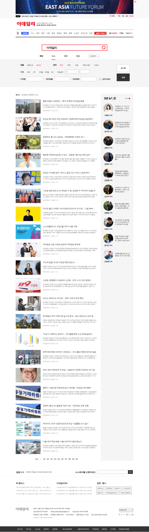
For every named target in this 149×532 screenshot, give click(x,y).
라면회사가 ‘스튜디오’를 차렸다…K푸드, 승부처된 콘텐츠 (122, 190)
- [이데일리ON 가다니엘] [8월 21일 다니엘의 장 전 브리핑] (74, 494)
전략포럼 (109, 488)
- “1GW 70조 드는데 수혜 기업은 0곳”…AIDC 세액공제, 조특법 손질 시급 (34, 490)
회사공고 (28, 529)
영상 (78, 56)
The (129, 33)
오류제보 (104, 529)
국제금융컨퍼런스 (111, 493)
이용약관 (54, 529)
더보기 (126, 98)
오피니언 (84, 33)
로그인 (131, 16)
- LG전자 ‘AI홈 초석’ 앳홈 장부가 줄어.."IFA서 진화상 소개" (33, 494)
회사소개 (20, 529)
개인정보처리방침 (124, 529)
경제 (37, 33)
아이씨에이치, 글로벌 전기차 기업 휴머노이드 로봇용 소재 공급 (122, 222)
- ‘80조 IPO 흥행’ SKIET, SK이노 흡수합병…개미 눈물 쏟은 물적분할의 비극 (34, 487)
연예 (70, 33)
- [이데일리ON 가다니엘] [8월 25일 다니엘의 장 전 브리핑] (74, 487)
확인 (130, 472)
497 (66, 459)
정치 (43, 33)
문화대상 (100, 488)
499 (73, 459)
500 (76, 459)
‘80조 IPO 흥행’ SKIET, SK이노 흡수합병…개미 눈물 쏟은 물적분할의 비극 (122, 206)
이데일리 (36, 24)
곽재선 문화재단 (125, 493)
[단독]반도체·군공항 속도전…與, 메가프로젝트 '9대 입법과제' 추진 (122, 125)
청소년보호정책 (67, 529)
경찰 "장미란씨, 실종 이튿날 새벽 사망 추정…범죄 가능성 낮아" (122, 238)
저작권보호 (95, 529)
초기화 (123, 68)
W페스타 (117, 488)
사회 (48, 33)
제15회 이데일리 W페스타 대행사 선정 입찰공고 (41, 472)
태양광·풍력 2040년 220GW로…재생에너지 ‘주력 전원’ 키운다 (122, 173)
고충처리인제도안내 (83, 529)
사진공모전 (126, 488)
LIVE (18, 16)
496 (62, 459)
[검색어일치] (100, 79)
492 (48, 459)
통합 (41, 56)
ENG (113, 16)
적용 (123, 77)
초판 (127, 16)
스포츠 (76, 33)
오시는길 (37, 529)
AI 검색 (25, 33)
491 (44, 459)
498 (69, 459)
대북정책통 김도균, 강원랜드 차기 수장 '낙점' (122, 255)
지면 (123, 16)
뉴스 (53, 56)
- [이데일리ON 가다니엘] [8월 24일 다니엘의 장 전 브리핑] (74, 490)
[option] (57, 16)
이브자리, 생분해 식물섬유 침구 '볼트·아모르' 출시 (122, 157)
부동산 (59, 33)
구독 (119, 16)
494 (55, 459)
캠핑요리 (100, 493)
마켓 (121, 33)
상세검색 (93, 56)
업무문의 (46, 529)
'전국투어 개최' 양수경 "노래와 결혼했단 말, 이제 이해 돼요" (122, 141)
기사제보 (113, 529)
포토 (90, 33)
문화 (65, 33)
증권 (53, 33)
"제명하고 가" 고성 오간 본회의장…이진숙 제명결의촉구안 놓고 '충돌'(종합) (122, 108)
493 (51, 459)
